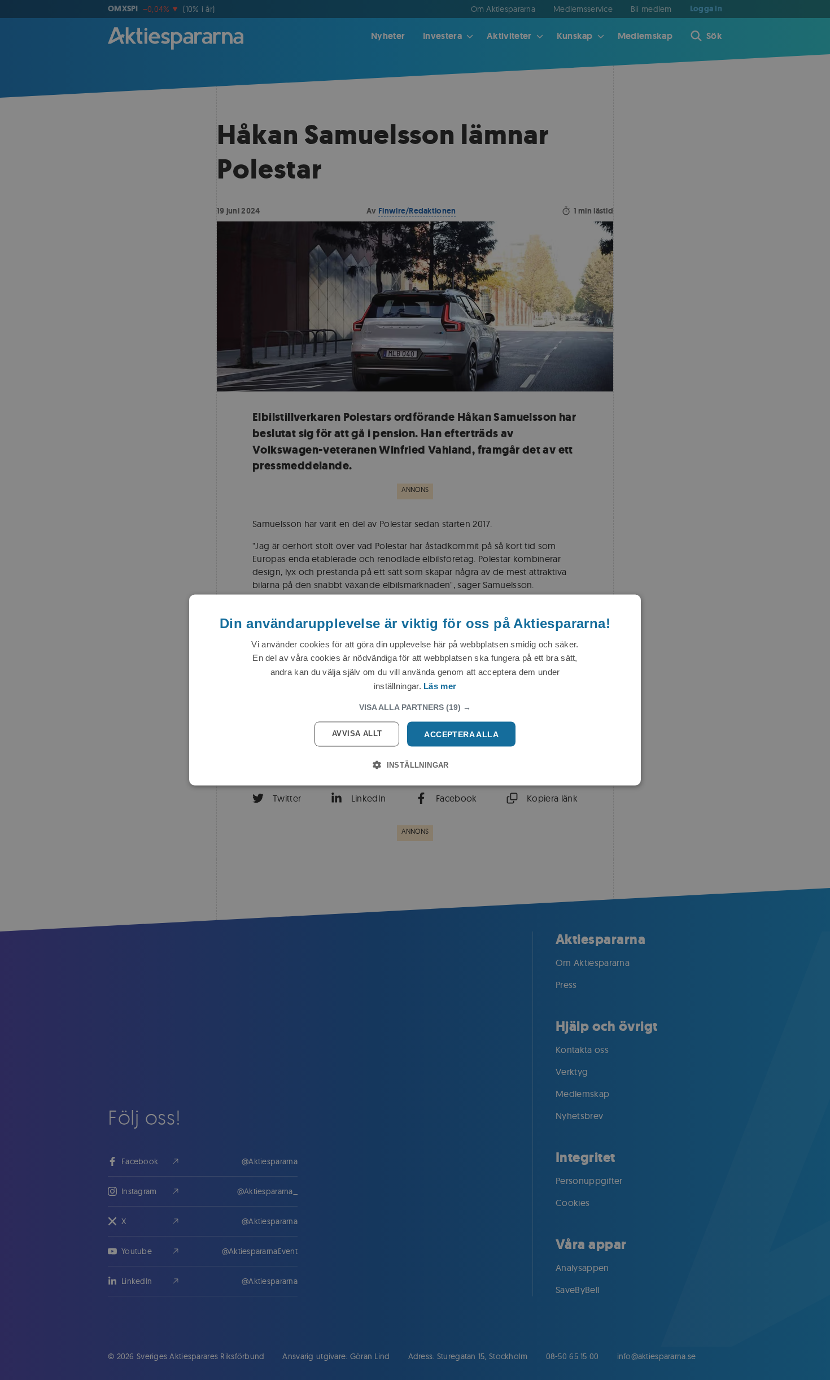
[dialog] (415, 690)
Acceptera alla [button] (461, 733)
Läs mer (439, 685)
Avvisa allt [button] (357, 733)
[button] (415, 707)
